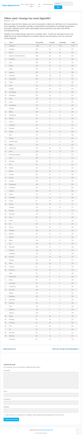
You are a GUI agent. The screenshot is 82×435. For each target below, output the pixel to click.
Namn (6, 391)
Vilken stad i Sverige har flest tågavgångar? (65, 349)
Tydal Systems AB (48, 430)
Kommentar (7, 370)
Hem (22, 4)
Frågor (27, 4)
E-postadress (7, 399)
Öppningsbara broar (9, 349)
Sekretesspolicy (48, 4)
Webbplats (6, 407)
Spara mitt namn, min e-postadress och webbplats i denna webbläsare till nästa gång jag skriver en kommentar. (35, 415)
